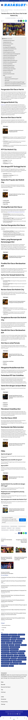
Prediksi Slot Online (5, 651)
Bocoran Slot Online (15, 636)
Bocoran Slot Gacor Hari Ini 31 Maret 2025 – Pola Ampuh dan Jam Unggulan (6, 558)
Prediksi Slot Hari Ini (14, 649)
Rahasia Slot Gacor (5, 653)
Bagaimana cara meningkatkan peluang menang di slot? (15, 83)
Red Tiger (4, 655)
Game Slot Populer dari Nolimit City (9, 48)
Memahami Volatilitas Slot (8, 70)
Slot (13, 528)
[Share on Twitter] (21, 21)
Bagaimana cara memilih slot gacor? (11, 78)
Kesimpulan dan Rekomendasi (8, 73)
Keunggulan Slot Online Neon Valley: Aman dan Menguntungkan (21, 541)
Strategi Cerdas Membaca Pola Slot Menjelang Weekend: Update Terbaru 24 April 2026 (16, 396)
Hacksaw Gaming (21, 638)
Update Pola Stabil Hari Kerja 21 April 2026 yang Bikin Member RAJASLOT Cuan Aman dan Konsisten (16, 510)
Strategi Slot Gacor (5, 663)
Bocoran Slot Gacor (5, 526)
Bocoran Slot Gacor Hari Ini (8, 43)
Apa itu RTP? (7, 80)
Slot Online (12, 530)
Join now (22, 520)
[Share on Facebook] (19, 21)
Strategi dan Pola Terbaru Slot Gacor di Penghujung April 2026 (14, 577)
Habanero (13, 638)
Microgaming (19, 640)
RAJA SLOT (4, 528)
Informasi (4, 627)
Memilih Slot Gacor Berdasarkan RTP (10, 62)
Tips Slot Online (4, 665)
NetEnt (3, 642)
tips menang (18, 530)
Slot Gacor (18, 528)
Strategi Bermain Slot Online (7, 661)
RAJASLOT (9, 528)
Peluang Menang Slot (17, 642)
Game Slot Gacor (14, 526)
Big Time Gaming (21, 634)
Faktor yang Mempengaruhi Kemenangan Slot (11, 53)
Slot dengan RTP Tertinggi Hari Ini (9, 47)
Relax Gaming (10, 655)
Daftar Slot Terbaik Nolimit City (9, 57)
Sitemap (3, 704)
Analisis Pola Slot (5, 634)
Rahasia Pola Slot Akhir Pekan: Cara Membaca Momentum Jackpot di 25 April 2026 (16, 355)
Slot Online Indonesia (22, 657)
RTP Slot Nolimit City (7, 45)
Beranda (3, 684)
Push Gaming (22, 651)
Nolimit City (3, 104)
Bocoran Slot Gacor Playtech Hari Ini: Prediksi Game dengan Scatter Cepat (21, 558)
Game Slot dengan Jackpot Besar (9, 68)
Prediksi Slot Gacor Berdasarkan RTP (10, 55)
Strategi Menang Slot (17, 661)
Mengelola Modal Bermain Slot (8, 65)
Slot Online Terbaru (5, 659)
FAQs (4, 75)
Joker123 (13, 640)
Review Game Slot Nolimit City (9, 58)
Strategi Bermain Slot (22, 659)
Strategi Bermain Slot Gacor (8, 50)
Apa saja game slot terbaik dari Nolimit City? (13, 85)
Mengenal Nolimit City (7, 42)
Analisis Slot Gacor (13, 634)
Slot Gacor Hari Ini (5, 530)
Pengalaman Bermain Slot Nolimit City (10, 60)
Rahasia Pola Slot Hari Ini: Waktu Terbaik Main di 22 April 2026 (13, 609)
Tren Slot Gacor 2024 (7, 72)
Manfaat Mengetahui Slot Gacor (9, 52)
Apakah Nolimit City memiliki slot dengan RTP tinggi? (14, 82)
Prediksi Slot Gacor (5, 649)
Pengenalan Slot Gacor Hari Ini (8, 40)
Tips (3, 629)
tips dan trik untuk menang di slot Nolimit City (16, 212)
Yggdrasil (11, 665)
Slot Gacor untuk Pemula (7, 63)
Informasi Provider (22, 526)
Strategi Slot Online (14, 663)
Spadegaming (13, 659)
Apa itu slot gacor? (8, 77)
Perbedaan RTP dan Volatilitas (8, 67)
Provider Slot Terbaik (14, 651)
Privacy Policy (4, 701)
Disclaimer (3, 699)
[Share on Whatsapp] (23, 21)
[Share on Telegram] (26, 21)
